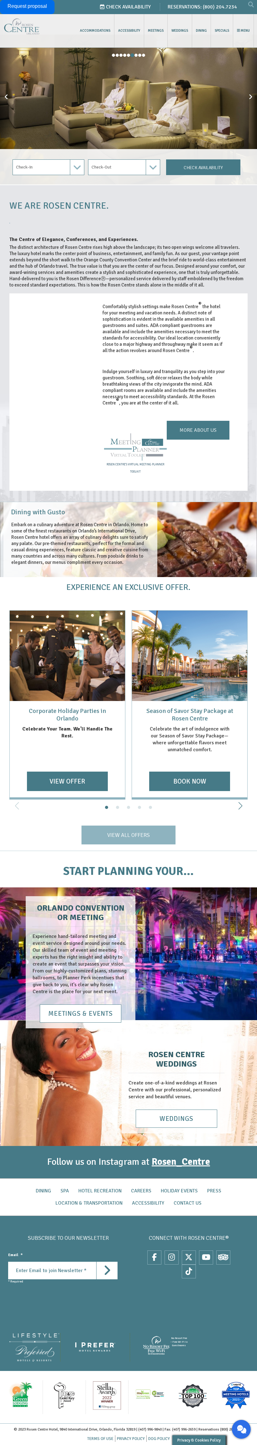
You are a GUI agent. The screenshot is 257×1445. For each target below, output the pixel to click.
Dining (201, 31)
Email (15, 1255)
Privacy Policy (131, 1439)
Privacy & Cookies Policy (199, 1440)
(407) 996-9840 (150, 1429)
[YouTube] (206, 1257)
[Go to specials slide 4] (139, 807)
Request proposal (27, 6)
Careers (141, 1191)
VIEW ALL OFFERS (128, 835)
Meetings (156, 31)
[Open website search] (251, 5)
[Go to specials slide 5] (150, 807)
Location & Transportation (89, 1203)
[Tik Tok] (189, 1271)
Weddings (179, 31)
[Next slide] (240, 806)
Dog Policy (159, 1439)
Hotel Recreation (100, 1191)
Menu (245, 31)
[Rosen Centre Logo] (34, 26)
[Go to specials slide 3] (128, 807)
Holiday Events (179, 1191)
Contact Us (188, 1203)
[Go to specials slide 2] (117, 807)
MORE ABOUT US (198, 430)
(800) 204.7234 (220, 7)
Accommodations (95, 31)
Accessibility (129, 31)
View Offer (67, 781)
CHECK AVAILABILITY (203, 167)
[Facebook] (154, 1257)
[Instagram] (172, 1257)
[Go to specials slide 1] (106, 807)
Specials (222, 31)
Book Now (189, 781)
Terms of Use (100, 1439)
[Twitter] (189, 1257)
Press (214, 1191)
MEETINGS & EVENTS (80, 1013)
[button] (6, 92)
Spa (64, 1191)
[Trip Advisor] (223, 1257)
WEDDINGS (176, 1119)
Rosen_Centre (181, 1162)
